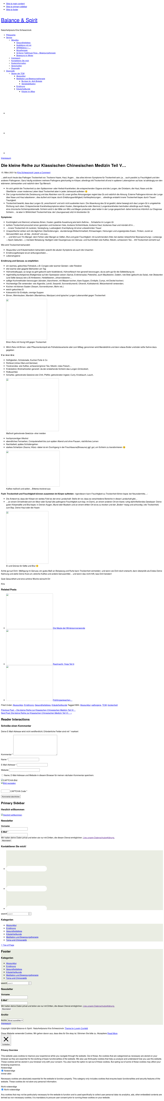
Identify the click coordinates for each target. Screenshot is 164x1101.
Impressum (6, 158)
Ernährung (29, 705)
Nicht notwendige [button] (9, 1086)
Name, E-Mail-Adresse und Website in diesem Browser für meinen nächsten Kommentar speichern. (49, 775)
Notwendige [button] (6, 1067)
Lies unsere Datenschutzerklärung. (99, 837)
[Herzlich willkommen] (11, 814)
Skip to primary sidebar (16, 6)
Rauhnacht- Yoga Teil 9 (63, 664)
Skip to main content (15, 3)
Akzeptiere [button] (102, 1033)
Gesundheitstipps (43, 705)
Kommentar (7, 754)
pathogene (96, 705)
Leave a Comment (42, 172)
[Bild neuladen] (8, 783)
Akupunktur (18, 705)
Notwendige (9, 1070)
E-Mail (4, 832)
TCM (104, 705)
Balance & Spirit (19, 19)
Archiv (4, 1020)
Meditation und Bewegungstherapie (22, 937)
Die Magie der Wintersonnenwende (69, 628)
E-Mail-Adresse (8, 764)
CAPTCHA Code (18, 791)
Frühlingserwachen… (62, 700)
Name (4, 759)
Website (4, 769)
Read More (112, 1033)
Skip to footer (12, 9)
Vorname (5, 826)
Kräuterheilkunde (59, 705)
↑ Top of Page (7, 945)
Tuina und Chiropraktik (16, 940)
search (4, 913)
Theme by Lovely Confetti (76, 1028)
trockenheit (113, 705)
